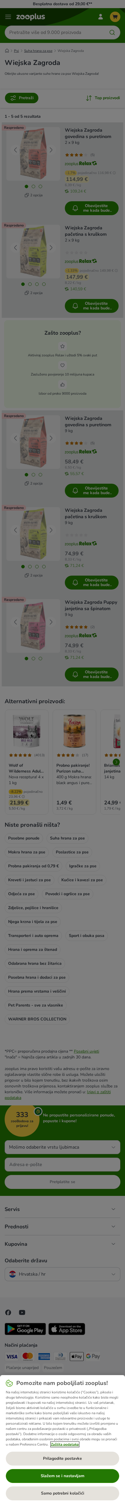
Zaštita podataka (65, 1444)
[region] (62, 1440)
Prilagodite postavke (62, 1458)
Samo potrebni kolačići (62, 1493)
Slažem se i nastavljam (62, 1476)
